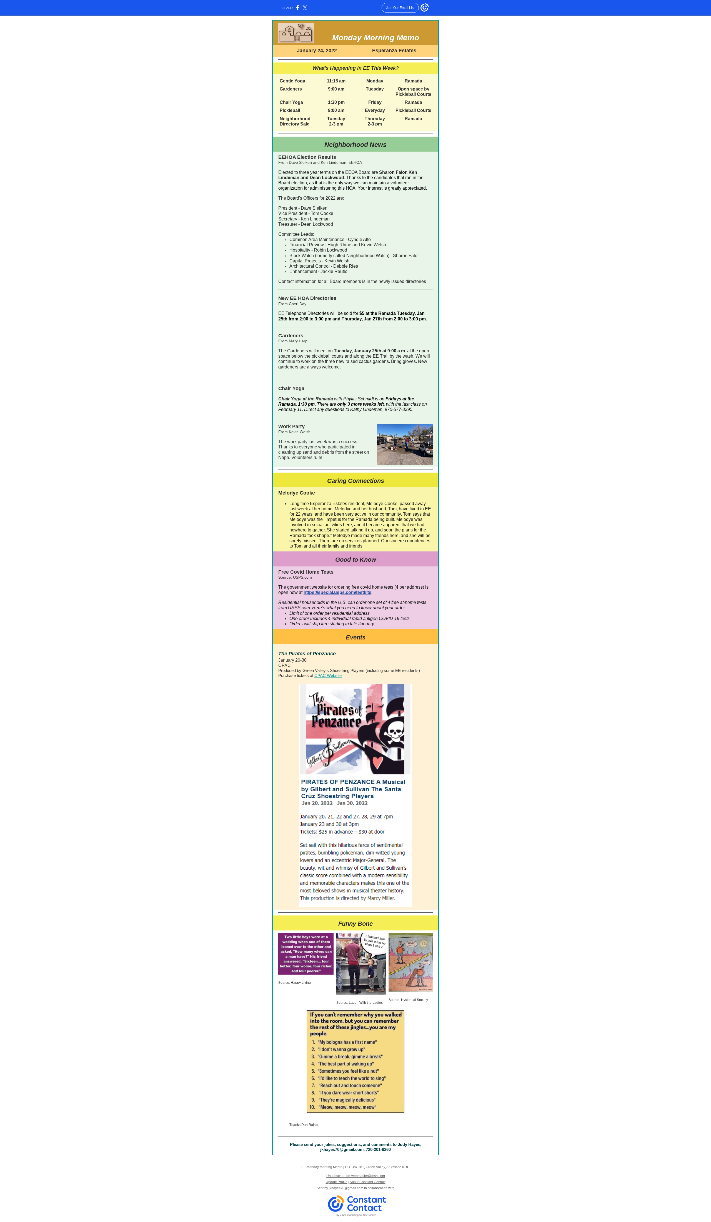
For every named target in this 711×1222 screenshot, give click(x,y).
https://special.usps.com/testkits (337, 592)
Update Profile (336, 1182)
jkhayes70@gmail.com (346, 1188)
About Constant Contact (367, 1182)
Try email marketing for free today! (356, 1215)
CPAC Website (328, 675)
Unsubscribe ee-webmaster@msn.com (355, 1176)
